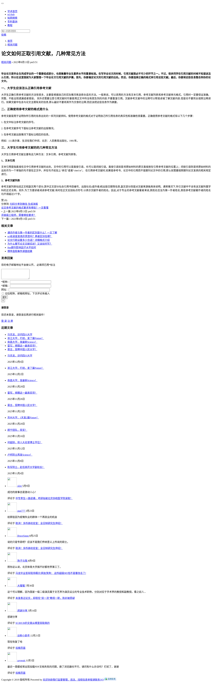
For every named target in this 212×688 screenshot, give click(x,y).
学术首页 (12, 11)
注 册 (10, 321)
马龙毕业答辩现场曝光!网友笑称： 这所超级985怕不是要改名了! (51, 573)
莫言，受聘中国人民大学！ (22, 349)
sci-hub (11, 14)
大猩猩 (21, 585)
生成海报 (33, 204)
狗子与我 (22, 560)
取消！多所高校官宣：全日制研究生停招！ (39, 523)
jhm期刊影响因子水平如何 (21, 247)
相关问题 (6, 62)
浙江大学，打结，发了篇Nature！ (25, 338)
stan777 (21, 511)
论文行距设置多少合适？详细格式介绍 (28, 240)
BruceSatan (23, 535)
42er (19, 486)
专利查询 (12, 21)
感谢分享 (22, 610)
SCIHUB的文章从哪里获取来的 (33, 623)
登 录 (4, 321)
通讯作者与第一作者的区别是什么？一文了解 (32, 232)
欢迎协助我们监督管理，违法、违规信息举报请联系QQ (73, 679)
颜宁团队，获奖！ (17, 430)
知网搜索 (12, 18)
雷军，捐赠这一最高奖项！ (22, 345)
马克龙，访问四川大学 (19, 334)
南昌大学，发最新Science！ (22, 342)
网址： (5, 289)
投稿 (3, 34)
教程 (9, 25)
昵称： (5, 282)
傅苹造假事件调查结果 (19, 251)
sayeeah (21, 660)
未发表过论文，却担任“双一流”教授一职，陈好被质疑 (45, 598)
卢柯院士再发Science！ (19, 454)
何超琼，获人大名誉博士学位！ (24, 442)
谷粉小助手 (23, 635)
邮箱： (5, 285)
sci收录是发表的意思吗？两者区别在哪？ (29, 236)
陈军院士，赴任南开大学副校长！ (26, 467)
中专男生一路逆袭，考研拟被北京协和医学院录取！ (44, 498)
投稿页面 (20, 648)
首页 (9, 41)
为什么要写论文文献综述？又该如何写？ (29, 243)
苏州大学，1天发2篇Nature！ (23, 417)
